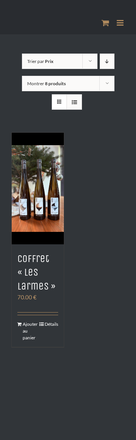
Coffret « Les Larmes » (36, 272)
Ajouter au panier (30, 330)
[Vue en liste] (74, 102)
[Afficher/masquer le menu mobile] (121, 23)
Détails (51, 324)
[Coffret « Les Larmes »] (38, 188)
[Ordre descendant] (107, 61)
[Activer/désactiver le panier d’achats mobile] (105, 23)
